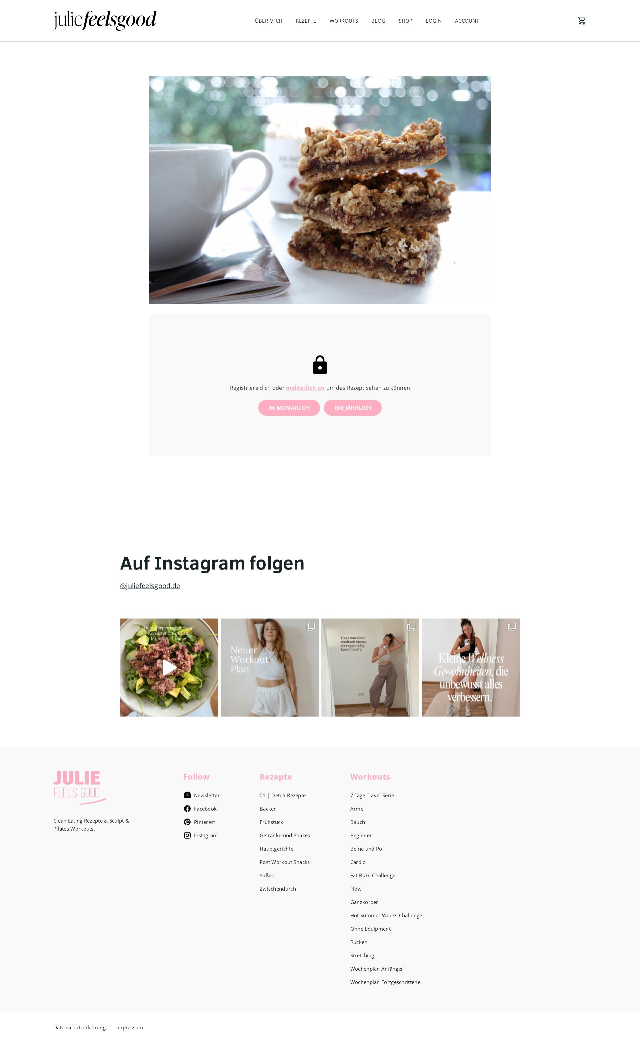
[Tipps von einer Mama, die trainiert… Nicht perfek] (370, 668)
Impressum (129, 1027)
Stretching (362, 955)
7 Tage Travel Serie (372, 795)
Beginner (361, 835)
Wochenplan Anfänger (376, 968)
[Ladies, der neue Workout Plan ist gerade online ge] (270, 668)
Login (434, 20)
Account (467, 20)
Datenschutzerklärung (79, 1027)
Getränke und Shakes (285, 835)
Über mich (269, 20)
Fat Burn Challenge (372, 875)
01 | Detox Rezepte (283, 795)
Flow (356, 888)
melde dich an (305, 387)
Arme (356, 808)
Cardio (358, 862)
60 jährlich (353, 407)
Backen (268, 808)
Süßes (267, 875)
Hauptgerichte (276, 848)
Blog (378, 20)
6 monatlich (289, 407)
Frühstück (271, 822)
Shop (405, 20)
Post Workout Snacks (285, 862)
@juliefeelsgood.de (150, 585)
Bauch (357, 822)
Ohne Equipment (370, 928)
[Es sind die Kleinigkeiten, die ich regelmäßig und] (471, 668)
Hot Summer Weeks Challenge (386, 915)
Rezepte (306, 20)
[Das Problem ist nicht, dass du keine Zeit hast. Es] (169, 668)
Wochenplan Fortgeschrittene (385, 982)
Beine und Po (366, 848)
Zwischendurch (278, 888)
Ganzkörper (364, 902)
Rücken (359, 942)
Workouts (344, 20)
